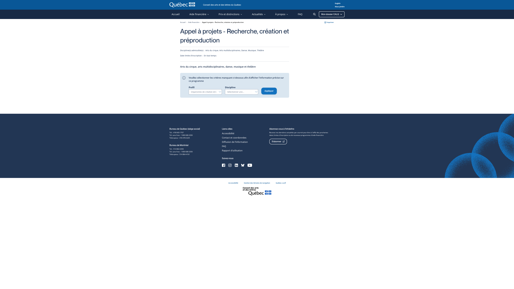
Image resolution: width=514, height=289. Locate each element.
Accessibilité (228, 133)
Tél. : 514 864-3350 (176, 149)
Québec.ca (280, 183)
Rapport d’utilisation (232, 150)
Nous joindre (340, 7)
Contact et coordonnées (234, 137)
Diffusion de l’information (235, 141)
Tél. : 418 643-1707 (176, 132)
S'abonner (276, 141)
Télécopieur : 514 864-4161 (179, 154)
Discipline (230, 87)
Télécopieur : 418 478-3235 (179, 138)
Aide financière (193, 22)
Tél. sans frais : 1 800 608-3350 (181, 135)
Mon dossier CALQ (330, 14)
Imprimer (330, 22)
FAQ (224, 146)
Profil (191, 87)
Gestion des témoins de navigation (257, 183)
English (337, 3)
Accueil (183, 22)
